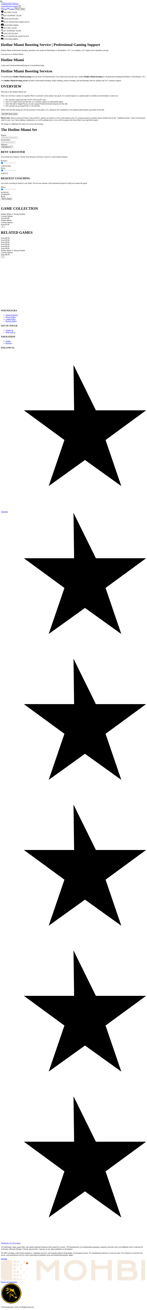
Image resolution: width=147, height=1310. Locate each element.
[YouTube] (73, 359)
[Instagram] (73, 366)
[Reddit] (73, 357)
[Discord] (73, 354)
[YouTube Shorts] (73, 361)
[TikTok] (73, 364)
